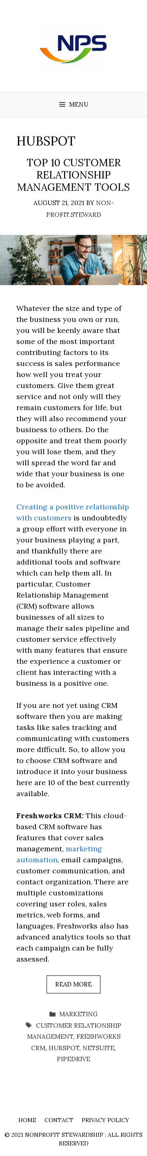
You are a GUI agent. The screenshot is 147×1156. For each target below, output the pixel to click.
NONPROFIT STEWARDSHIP (64, 1134)
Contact (59, 1120)
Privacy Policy (105, 1120)
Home (27, 1120)
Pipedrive (73, 1059)
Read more (73, 984)
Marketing (78, 1014)
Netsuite (98, 1048)
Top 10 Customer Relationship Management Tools (73, 175)
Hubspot (64, 1048)
